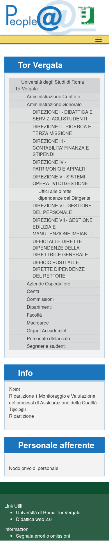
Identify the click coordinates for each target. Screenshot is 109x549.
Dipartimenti (39, 307)
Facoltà (34, 314)
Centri (33, 291)
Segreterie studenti (46, 346)
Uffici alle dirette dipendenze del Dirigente (64, 194)
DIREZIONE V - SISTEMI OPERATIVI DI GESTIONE (60, 180)
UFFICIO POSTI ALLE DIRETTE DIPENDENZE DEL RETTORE (59, 269)
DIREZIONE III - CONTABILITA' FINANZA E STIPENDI (61, 148)
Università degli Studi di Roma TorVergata (49, 85)
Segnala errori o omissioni (43, 535)
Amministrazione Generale (54, 104)
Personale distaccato (48, 338)
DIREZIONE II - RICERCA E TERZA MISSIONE (62, 129)
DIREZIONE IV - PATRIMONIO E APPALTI (59, 165)
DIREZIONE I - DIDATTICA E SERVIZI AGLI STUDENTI (63, 115)
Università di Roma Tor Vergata (48, 512)
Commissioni (40, 299)
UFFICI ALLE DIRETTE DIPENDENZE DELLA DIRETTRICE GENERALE (60, 248)
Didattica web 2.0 (34, 519)
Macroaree (38, 322)
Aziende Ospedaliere (48, 283)
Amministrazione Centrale (53, 96)
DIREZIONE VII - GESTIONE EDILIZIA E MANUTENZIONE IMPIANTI (63, 227)
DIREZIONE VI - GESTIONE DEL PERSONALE (62, 208)
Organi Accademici (46, 330)
